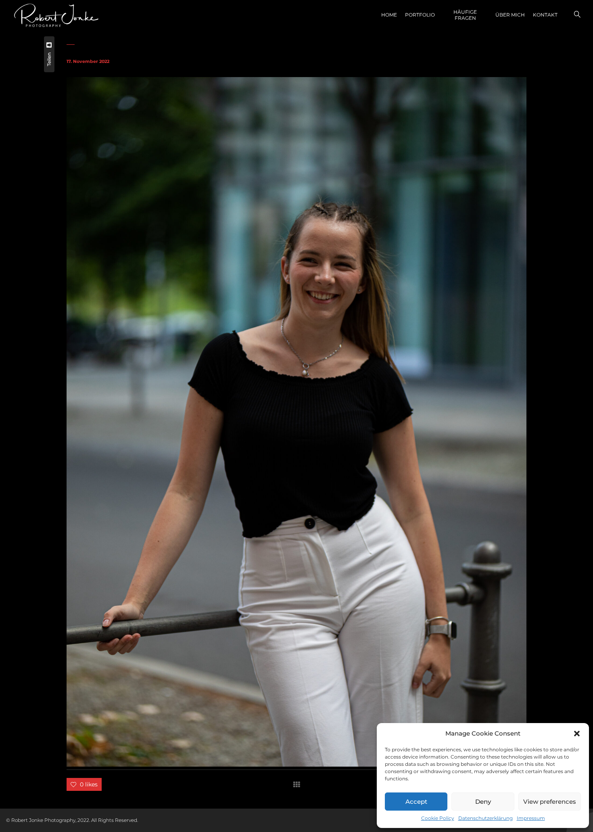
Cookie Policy (437, 818)
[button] (577, 734)
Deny (483, 801)
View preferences (549, 801)
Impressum (531, 818)
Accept (416, 801)
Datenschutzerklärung (485, 818)
